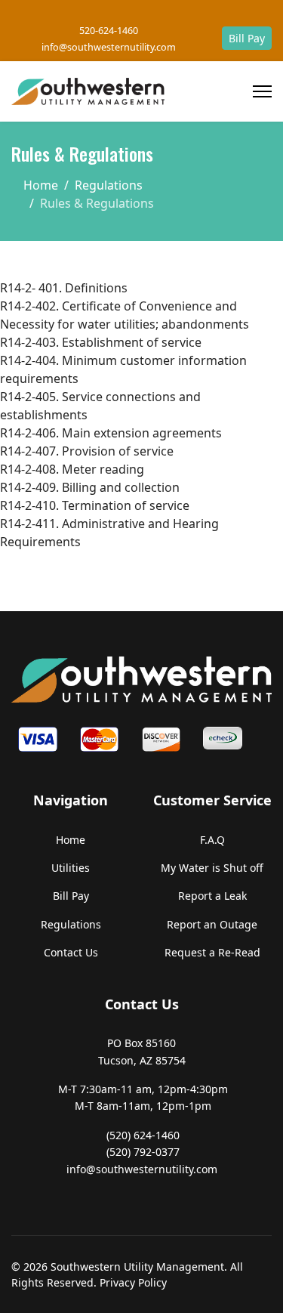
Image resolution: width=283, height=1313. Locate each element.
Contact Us (71, 952)
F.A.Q (212, 840)
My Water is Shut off (212, 867)
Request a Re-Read (212, 952)
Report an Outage (212, 924)
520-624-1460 (108, 30)
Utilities (70, 867)
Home (70, 840)
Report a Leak (212, 895)
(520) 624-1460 (143, 1135)
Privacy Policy (133, 1282)
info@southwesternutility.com (109, 47)
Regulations (71, 924)
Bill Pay (247, 38)
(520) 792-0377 (143, 1152)
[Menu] (262, 91)
